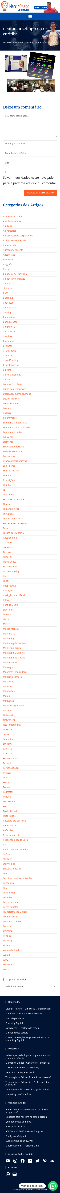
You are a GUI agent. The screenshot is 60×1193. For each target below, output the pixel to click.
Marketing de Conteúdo (15, 643)
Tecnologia (9, 882)
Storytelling (9, 863)
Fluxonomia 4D (11, 508)
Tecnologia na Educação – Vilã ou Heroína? (28, 1077)
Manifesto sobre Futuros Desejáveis (24, 1013)
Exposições (9, 480)
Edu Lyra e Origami (15, 1136)
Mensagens (9, 667)
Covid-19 (7, 336)
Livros (6, 619)
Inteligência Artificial (14, 595)
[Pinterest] (44, 1160)
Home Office (9, 561)
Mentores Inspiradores (15, 671)
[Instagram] (15, 1160)
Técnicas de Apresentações (17, 878)
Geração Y (8, 547)
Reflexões (8, 830)
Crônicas (7, 355)
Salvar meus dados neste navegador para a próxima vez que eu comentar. (30, 180)
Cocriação (8, 302)
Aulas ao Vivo (10, 245)
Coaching (8, 297)
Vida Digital (9, 940)
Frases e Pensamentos (15, 523)
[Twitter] (37, 1160)
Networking (9, 719)
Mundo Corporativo (13, 705)
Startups (7, 858)
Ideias (6, 576)
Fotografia (8, 513)
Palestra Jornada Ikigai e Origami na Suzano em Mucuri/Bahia (28, 1057)
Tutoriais (7, 926)
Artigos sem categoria (14, 240)
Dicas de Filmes (11, 403)
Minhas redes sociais (16, 1032)
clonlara (7, 288)
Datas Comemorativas (14, 388)
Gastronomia (10, 537)
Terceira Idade (11, 902)
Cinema (7, 283)
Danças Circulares (12, 384)
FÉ (4, 489)
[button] (30, 16)
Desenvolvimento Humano (17, 393)
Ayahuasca (9, 259)
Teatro (6, 873)
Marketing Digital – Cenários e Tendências (28, 1062)
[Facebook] (22, 1160)
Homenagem (10, 566)
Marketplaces (10, 662)
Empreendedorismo (13, 446)
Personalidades (11, 767)
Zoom (6, 969)
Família (7, 484)
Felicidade (8, 494)
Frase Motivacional (13, 518)
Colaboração (9, 307)
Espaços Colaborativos (15, 460)
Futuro (6, 528)
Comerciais (9, 317)
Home (20, 42)
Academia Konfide (12, 216)
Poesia (6, 787)
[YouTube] (7, 1160)
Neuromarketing (12, 724)
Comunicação (10, 321)
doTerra (7, 412)
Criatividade (9, 350)
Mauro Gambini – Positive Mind (22, 1145)
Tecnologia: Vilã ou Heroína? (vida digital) (27, 1089)
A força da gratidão (15, 1126)
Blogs (6, 269)
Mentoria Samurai (12, 676)
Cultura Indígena (12, 374)
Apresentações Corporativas (18, 235)
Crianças (7, 345)
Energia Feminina (12, 451)
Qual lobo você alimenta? (18, 1121)
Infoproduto (9, 585)
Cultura (7, 369)
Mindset (7, 686)
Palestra (7, 748)
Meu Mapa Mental (15, 1018)
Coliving (7, 312)
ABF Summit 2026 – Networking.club (24, 1131)
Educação (8, 436)
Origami (7, 743)
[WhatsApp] (7, 1174)
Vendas (7, 935)
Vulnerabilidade (11, 950)
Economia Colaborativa (15, 422)
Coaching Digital (14, 1023)
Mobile (6, 695)
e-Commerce (10, 417)
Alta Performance (12, 221)
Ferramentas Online (13, 499)
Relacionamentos (12, 835)
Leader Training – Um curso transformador (28, 1008)
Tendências (9, 892)
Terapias (7, 897)
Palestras (8, 753)
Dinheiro (7, 408)
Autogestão (9, 254)
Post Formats (10, 801)
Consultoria (9, 326)
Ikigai (6, 580)
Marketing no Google (14, 657)
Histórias (7, 556)
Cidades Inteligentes (14, 278)
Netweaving (9, 715)
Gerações (8, 552)
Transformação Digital (15, 911)
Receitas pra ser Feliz (14, 820)
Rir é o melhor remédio (15, 849)
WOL (5, 959)
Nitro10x (7, 729)
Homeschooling (11, 571)
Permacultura (10, 758)
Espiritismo (9, 465)
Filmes (6, 504)
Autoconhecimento (13, 249)
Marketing (8, 638)
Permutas (8, 763)
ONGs (6, 734)
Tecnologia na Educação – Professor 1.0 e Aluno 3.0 (27, 1083)
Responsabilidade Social (16, 839)
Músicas (7, 710)
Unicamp (8, 930)
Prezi (5, 806)
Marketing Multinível (14, 652)
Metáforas (8, 681)
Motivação (8, 700)
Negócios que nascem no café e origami (26, 1116)
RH (4, 844)
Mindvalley (9, 691)
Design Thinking (11, 398)
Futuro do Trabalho (13, 532)
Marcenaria (9, 633)
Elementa (8, 441)
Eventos (7, 475)
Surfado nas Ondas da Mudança (22, 1067)
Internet (7, 599)
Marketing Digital (12, 647)
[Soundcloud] (52, 1160)
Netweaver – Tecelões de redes (22, 1027)
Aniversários (9, 230)
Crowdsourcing (11, 364)
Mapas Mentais (11, 628)
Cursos (28, 42)
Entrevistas (9, 456)
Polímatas (8, 791)
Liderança (8, 609)
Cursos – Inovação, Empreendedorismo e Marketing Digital (27, 1039)
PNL (5, 777)
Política (7, 796)
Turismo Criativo (12, 921)
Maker (6, 623)
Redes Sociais (10, 825)
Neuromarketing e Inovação (20, 1072)
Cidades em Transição (15, 273)
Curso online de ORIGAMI (19, 1140)
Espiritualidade (11, 470)
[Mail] (14, 1174)
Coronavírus (9, 331)
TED (5, 887)
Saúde (6, 854)
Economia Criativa (12, 432)
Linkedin (7, 614)
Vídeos (6, 945)
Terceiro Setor (10, 906)
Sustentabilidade (12, 868)
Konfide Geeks (10, 604)
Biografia (7, 264)
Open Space (9, 739)
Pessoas (7, 772)
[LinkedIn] (30, 1160)
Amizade (7, 225)
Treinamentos (10, 916)
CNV (5, 293)
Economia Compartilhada (16, 427)
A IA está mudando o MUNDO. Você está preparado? (26, 1111)
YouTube (7, 964)
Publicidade (9, 815)
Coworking (8, 341)
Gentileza (8, 542)
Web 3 (6, 954)
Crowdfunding (10, 360)
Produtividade (10, 811)
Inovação (7, 590)
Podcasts (7, 782)
